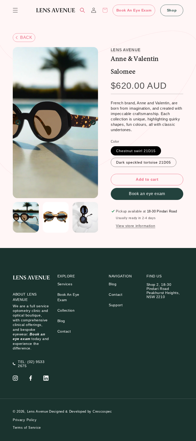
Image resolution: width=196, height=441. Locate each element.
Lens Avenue (37, 411)
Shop (172, 10)
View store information (135, 226)
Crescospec (102, 411)
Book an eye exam (147, 193)
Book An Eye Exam (134, 10)
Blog (61, 321)
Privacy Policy (25, 420)
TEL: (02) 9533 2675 (31, 364)
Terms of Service (27, 427)
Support (115, 305)
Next (93, 123)
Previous (18, 123)
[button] (15, 10)
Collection (66, 310)
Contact (64, 331)
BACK (26, 37)
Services (64, 284)
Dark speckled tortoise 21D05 (143, 162)
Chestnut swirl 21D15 (136, 151)
